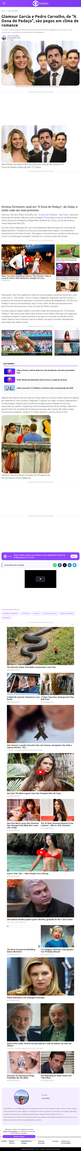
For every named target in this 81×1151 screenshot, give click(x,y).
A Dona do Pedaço (48, 215)
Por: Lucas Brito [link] (13, 36)
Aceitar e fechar (19, 1136)
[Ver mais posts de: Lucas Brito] (3, 38)
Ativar (74, 556)
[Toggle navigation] (3, 3)
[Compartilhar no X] (65, 565)
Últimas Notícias (41, 1142)
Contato (55, 1141)
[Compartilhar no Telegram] (75, 565)
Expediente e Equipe (26, 1142)
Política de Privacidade (66, 1142)
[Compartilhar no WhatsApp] (55, 565)
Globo (65, 215)
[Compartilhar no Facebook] (60, 565)
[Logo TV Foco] (40, 3)
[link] (21, 1097)
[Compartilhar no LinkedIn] (70, 565)
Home (3, 11)
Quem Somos (12, 1142)
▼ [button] (64, 86)
